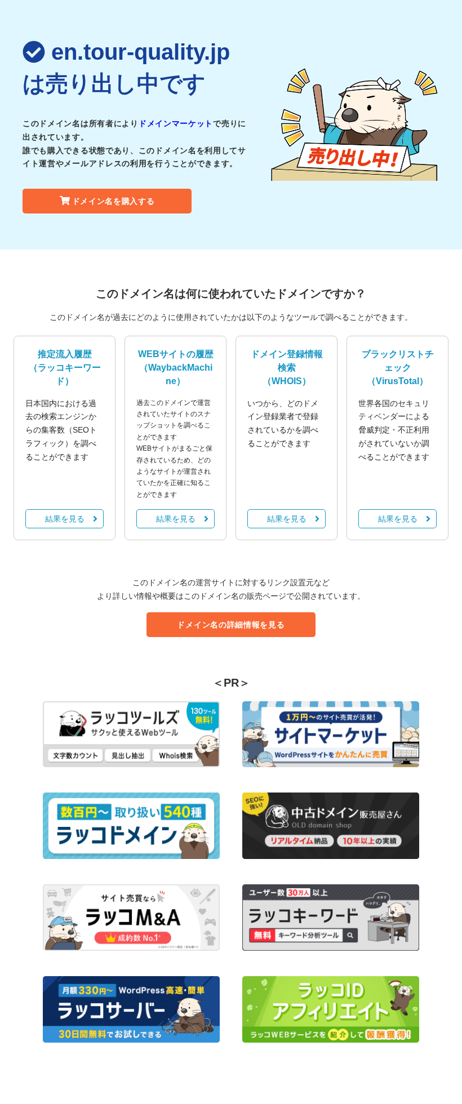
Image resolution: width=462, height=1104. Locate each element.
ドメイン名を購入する (113, 201)
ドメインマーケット (176, 123)
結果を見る (65, 518)
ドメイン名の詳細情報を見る (231, 624)
